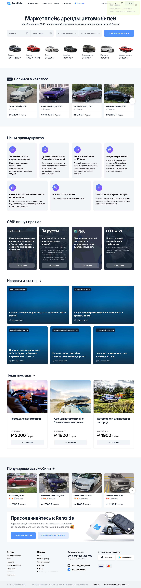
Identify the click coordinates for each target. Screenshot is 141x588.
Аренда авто (33, 3)
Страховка (11, 572)
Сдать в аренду (43, 562)
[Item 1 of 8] (87, 93)
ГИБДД (40, 568)
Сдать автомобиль (23, 535)
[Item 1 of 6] (54, 483)
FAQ (38, 555)
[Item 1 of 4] (87, 483)
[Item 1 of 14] (22, 93)
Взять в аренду (43, 559)
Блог (9, 559)
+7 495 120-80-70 (80, 556)
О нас (56, 3)
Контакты (66, 3)
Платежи (40, 565)
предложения (27, 442)
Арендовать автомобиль (53, 535)
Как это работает (14, 565)
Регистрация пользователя (47, 572)
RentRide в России (14, 555)
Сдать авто (47, 3)
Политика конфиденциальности (116, 584)
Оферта (96, 584)
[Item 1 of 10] (54, 93)
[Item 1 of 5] (119, 483)
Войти (129, 3)
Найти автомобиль (119, 33)
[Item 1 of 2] (22, 483)
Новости (10, 562)
